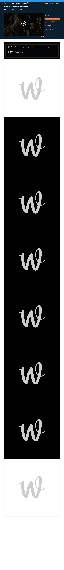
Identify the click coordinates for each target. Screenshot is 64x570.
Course (12, 3)
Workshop (25, 3)
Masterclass (18, 3)
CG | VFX (5, 10)
